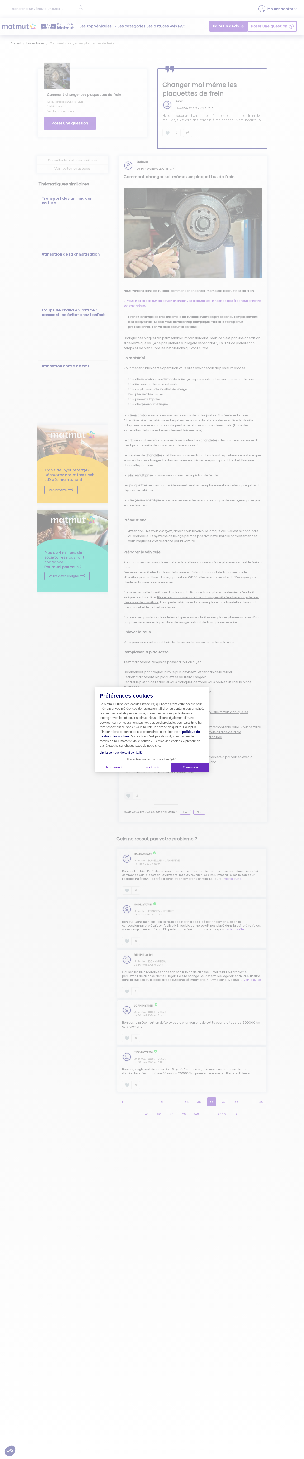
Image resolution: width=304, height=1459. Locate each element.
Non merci (114, 767)
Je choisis (152, 767)
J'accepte (190, 767)
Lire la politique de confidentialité (121, 752)
